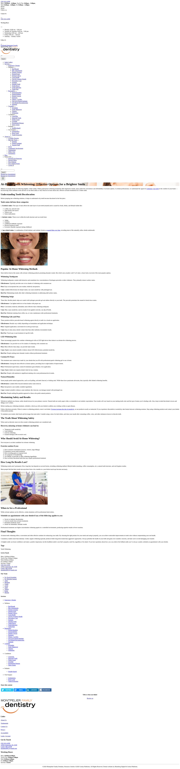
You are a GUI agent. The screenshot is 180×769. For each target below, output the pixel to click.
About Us (7, 136)
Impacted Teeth (16, 118)
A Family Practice (13, 138)
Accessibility (4, 733)
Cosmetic (11, 106)
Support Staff (16, 145)
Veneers (14, 111)
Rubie (6, 591)
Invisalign (15, 108)
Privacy (3, 729)
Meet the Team (12, 140)
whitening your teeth (153, 189)
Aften (6, 581)
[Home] (10, 53)
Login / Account (5, 736)
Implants (14, 104)
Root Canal (15, 133)
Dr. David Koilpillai (10, 577)
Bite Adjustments (17, 70)
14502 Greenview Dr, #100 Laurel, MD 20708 (9, 567)
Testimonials (12, 150)
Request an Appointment (8, 174)
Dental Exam (16, 74)
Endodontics (15, 131)
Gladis (6, 584)
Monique (7, 582)
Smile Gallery (8, 62)
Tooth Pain (15, 89)
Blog (5, 155)
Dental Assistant (17, 143)
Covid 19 (11, 165)
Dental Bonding (16, 92)
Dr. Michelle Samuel (10, 579)
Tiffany (6, 589)
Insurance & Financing (15, 158)
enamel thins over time (53, 230)
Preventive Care (16, 81)
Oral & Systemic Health (19, 79)
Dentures (14, 98)
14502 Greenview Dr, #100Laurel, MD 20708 (9, 745)
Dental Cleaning (17, 72)
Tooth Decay (16, 86)
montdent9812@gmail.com (9, 570)
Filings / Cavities (17, 99)
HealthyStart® (16, 128)
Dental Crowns (16, 96)
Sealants (14, 82)
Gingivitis (15, 116)
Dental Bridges (16, 94)
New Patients (12, 162)
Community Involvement (15, 148)
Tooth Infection (16, 87)
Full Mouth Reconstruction (20, 103)
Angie (6, 586)
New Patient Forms (14, 163)
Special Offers (12, 160)
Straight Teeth (16, 84)
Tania (6, 587)
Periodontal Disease (18, 123)
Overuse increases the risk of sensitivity (62, 409)
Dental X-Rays (16, 76)
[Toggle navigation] (3, 178)
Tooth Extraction (17, 135)
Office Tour (11, 152)
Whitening (15, 113)
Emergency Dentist (14, 65)
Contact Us (4, 726)
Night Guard (16, 119)
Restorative (11, 91)
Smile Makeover (17, 109)
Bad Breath (15, 69)
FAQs (10, 147)
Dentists (14, 141)
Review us (90, 698)
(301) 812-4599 (5, 1)
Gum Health (15, 77)
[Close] (1, 44)
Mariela (6, 592)
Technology (11, 153)
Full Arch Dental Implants (19, 101)
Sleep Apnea (16, 125)
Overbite (14, 121)
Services (7, 64)
